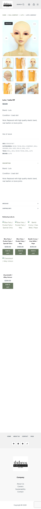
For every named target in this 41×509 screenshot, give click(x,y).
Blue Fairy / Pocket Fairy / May (20, 241)
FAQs (32, 436)
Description (6, 163)
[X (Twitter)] (18, 443)
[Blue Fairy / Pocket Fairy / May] (20, 228)
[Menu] (38, 4)
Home (9, 436)
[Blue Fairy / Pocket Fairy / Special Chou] (7, 228)
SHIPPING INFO (6, 208)
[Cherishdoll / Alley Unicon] (7, 264)
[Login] (29, 4)
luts (28, 148)
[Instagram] (22, 443)
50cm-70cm (17, 146)
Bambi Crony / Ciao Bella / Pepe (33, 241)
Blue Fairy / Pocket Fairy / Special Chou (8, 241)
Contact (25, 436)
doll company (27, 146)
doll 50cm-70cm (18, 151)
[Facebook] (13, 443)
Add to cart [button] (7, 252)
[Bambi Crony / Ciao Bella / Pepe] (33, 228)
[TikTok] (27, 443)
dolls (19, 148)
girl (23, 148)
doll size (12, 148)
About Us (16, 436)
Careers (20, 486)
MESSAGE (5, 203)
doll (9, 151)
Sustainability (20, 489)
